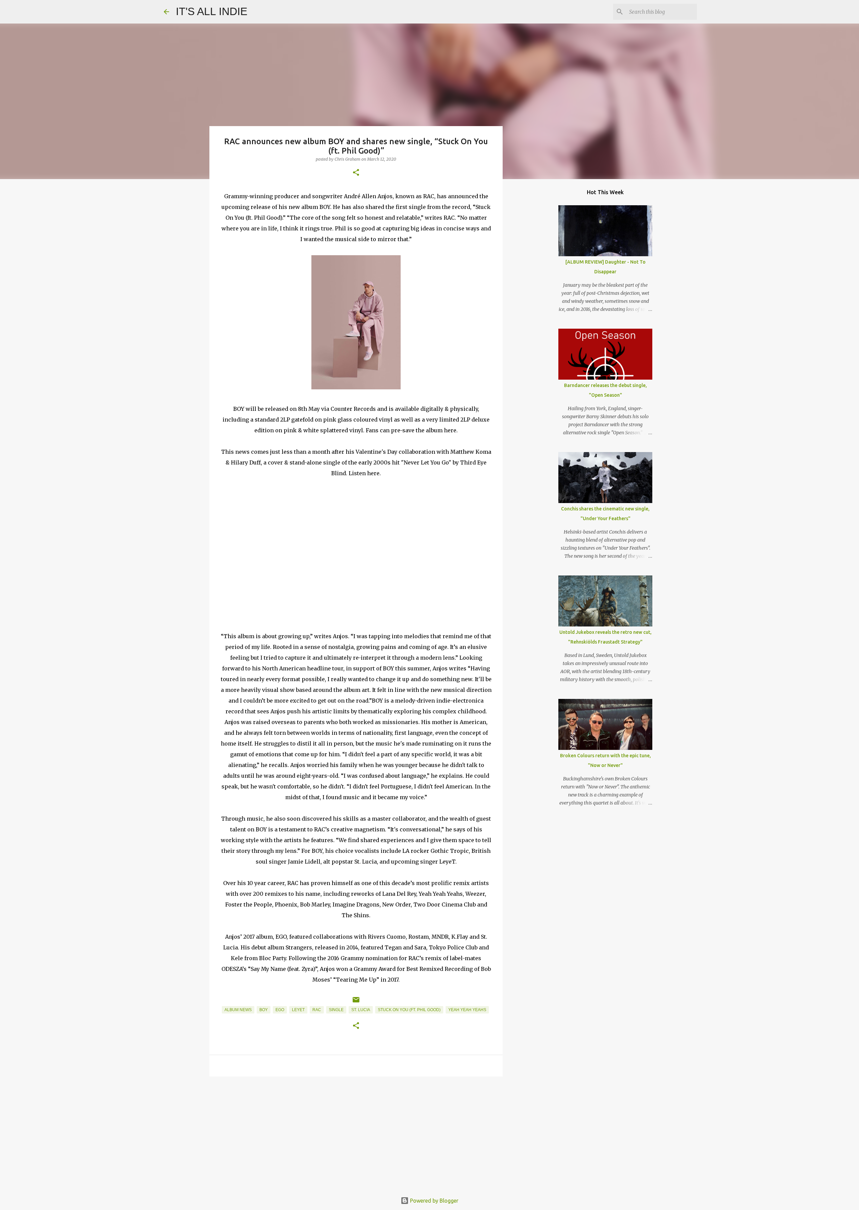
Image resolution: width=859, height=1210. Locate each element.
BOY (263, 1009)
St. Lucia (360, 1009)
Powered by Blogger (433, 1201)
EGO (279, 1009)
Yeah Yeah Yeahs (467, 1009)
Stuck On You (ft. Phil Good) (409, 1009)
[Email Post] (356, 1002)
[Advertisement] (356, 1133)
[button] (356, 172)
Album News (238, 1009)
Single (336, 1009)
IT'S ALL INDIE (211, 11)
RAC (316, 1009)
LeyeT (298, 1009)
